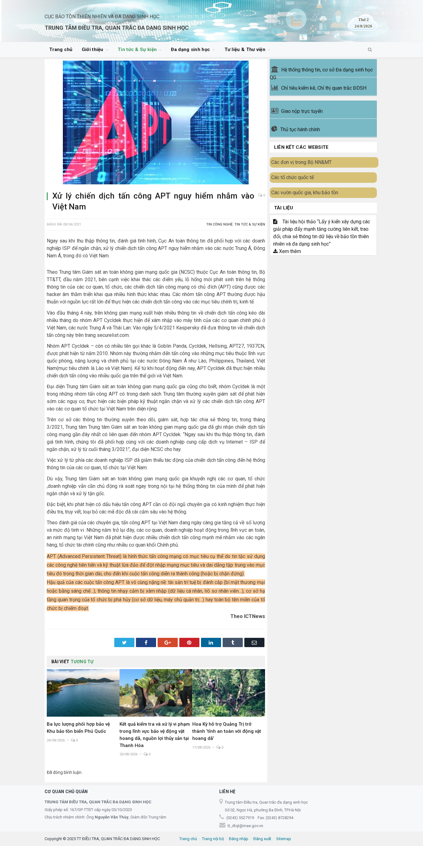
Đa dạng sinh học (190, 49)
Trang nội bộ (213, 838)
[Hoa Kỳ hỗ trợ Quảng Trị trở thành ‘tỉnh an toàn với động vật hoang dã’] (228, 693)
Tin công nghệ (219, 224)
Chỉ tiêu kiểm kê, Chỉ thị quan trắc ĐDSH (323, 88)
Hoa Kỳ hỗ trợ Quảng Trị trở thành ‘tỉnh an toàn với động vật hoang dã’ (226, 731)
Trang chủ (60, 49)
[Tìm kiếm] (369, 50)
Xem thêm (289, 251)
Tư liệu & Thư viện (245, 49)
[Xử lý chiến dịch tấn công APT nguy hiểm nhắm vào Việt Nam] (156, 123)
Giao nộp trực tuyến (302, 111)
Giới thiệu (92, 49)
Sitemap (283, 838)
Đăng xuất (262, 838)
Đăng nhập (238, 838)
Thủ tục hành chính (300, 129)
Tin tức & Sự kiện (137, 49)
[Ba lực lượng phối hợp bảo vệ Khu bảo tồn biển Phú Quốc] (83, 693)
